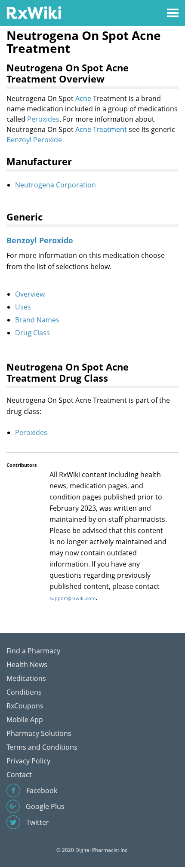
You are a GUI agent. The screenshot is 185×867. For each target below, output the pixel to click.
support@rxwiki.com (72, 598)
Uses (23, 307)
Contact (19, 774)
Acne (83, 98)
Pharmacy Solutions (38, 733)
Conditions (24, 692)
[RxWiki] (33, 12)
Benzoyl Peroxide (34, 139)
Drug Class (32, 332)
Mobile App (24, 719)
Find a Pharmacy (33, 651)
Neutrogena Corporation (55, 185)
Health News (26, 664)
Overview (30, 294)
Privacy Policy (28, 761)
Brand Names (37, 320)
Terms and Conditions (41, 747)
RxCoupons (24, 706)
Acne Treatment (101, 129)
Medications (26, 678)
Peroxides (43, 119)
